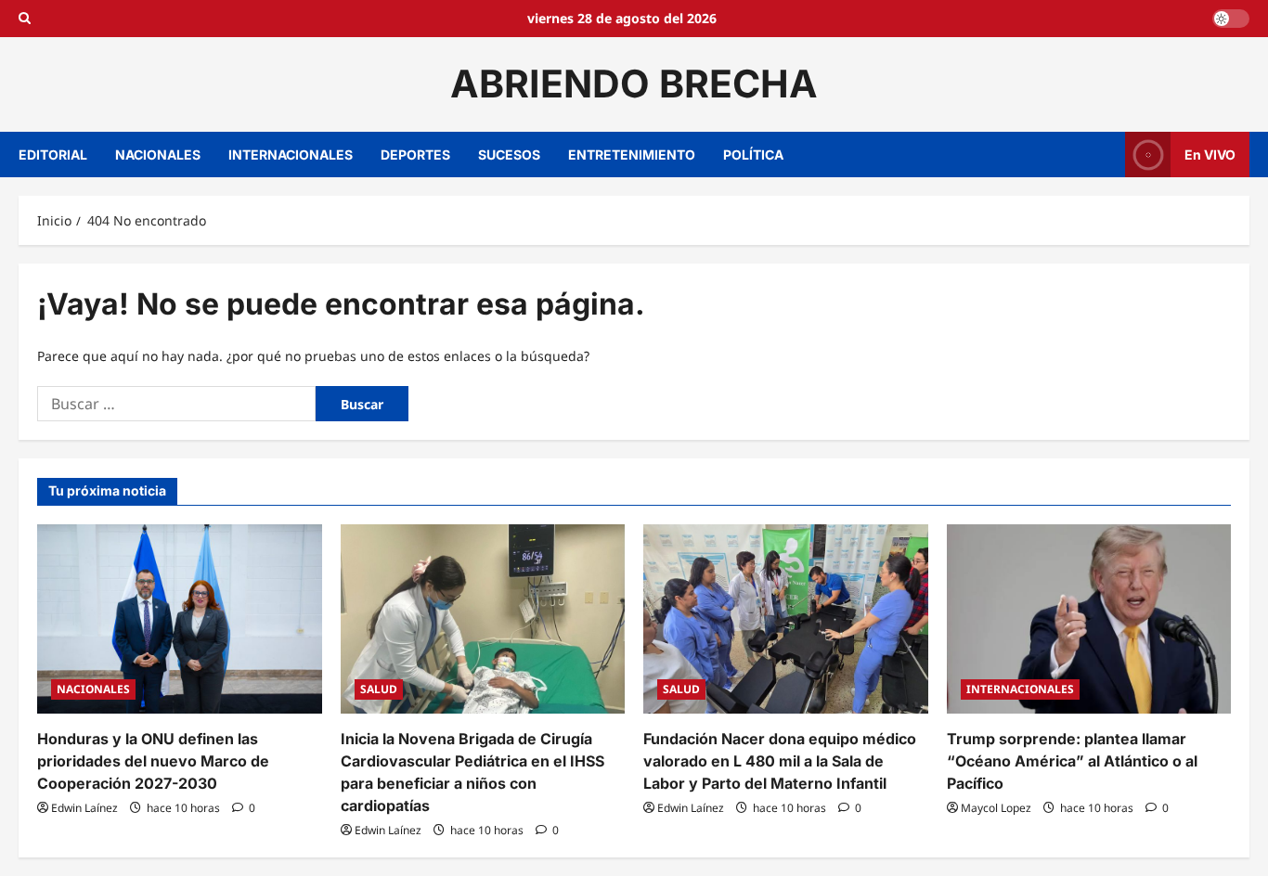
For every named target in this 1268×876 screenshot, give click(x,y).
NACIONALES (158, 154)
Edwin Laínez (84, 808)
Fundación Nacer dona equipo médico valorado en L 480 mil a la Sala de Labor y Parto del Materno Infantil (779, 760)
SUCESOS (509, 154)
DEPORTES (415, 154)
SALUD (378, 689)
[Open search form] (25, 18)
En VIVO (1210, 153)
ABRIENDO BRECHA (634, 83)
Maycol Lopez (996, 808)
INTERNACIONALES (290, 154)
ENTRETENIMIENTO (631, 154)
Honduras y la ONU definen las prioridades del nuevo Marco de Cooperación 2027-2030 (153, 760)
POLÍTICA (753, 154)
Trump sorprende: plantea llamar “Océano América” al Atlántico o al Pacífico (1072, 760)
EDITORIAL (53, 154)
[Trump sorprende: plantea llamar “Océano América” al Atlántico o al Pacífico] (1089, 619)
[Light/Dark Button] (1230, 18)
